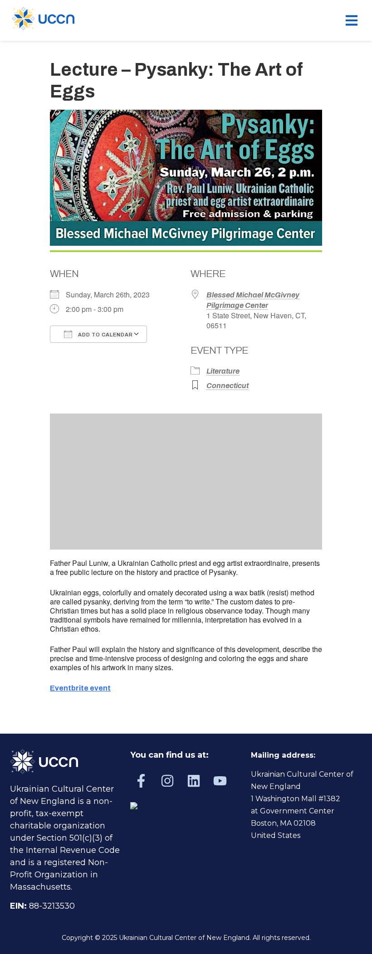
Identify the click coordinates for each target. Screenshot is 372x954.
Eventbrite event (80, 688)
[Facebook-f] (141, 781)
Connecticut (227, 385)
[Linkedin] (194, 781)
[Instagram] (167, 781)
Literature (223, 371)
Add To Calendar (105, 334)
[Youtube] (220, 781)
